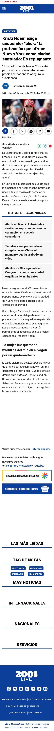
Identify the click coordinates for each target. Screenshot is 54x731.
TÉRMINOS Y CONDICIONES (14, 699)
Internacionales (41, 449)
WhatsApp (24, 465)
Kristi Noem (18, 568)
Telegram (11, 465)
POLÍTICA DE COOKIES (16, 706)
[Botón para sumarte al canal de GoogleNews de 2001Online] (27, 488)
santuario (17, 574)
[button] (14, 131)
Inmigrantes (35, 574)
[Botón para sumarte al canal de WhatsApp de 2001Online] (39, 146)
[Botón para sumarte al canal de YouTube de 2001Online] (50, 146)
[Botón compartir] (5, 131)
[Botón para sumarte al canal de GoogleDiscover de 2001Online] (27, 475)
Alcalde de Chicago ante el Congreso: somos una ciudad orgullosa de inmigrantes (24, 272)
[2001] (27, 9)
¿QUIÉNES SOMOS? (17, 713)
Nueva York (9, 31)
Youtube (38, 465)
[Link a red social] (9, 689)
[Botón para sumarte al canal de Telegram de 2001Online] (45, 146)
